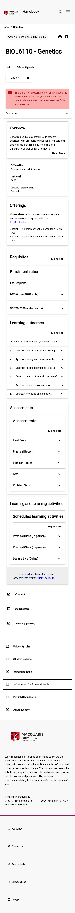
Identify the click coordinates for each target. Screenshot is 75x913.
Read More (58, 153)
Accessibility (18, 864)
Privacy (16, 899)
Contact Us (18, 846)
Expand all (57, 258)
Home (6, 27)
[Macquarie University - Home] (11, 13)
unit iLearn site (46, 578)
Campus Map (19, 882)
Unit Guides (20, 222)
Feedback (17, 828)
